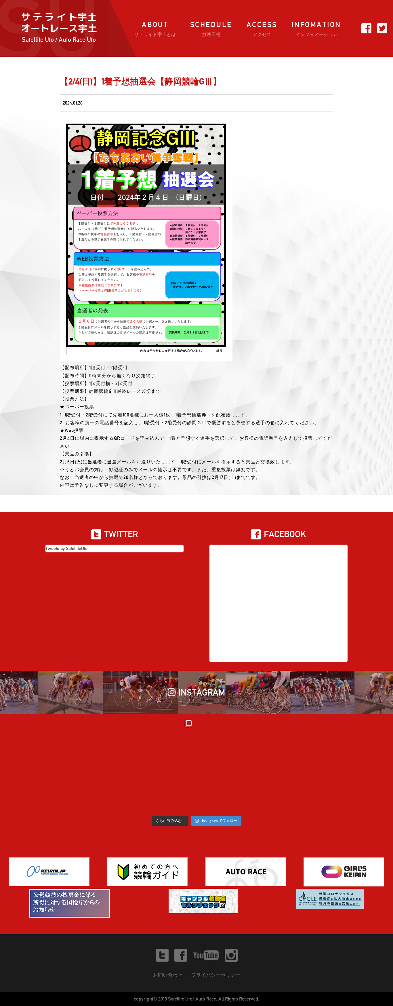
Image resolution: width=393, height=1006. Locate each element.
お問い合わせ (167, 975)
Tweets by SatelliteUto (66, 548)
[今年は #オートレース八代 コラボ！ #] (342, 764)
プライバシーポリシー (215, 975)
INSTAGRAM (201, 692)
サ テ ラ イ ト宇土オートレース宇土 (59, 27)
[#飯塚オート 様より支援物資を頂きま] (147, 764)
